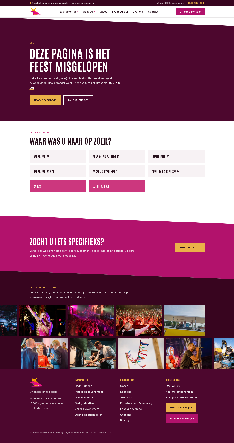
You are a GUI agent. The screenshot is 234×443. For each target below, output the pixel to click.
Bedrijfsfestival (44, 171)
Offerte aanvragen (190, 11)
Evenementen (69, 11)
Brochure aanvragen (182, 418)
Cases (103, 11)
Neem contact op (189, 247)
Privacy (124, 420)
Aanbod (89, 11)
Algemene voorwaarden (76, 432)
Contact (153, 11)
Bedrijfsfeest (42, 156)
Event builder (120, 11)
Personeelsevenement (106, 156)
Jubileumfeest (161, 156)
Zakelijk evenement (105, 171)
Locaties (125, 391)
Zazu (108, 432)
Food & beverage (131, 409)
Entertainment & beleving (136, 403)
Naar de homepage (45, 99)
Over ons (138, 11)
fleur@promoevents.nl (179, 391)
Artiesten (126, 397)
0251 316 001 (173, 386)
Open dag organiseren (165, 171)
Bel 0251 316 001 (196, 2)
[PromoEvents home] (35, 11)
